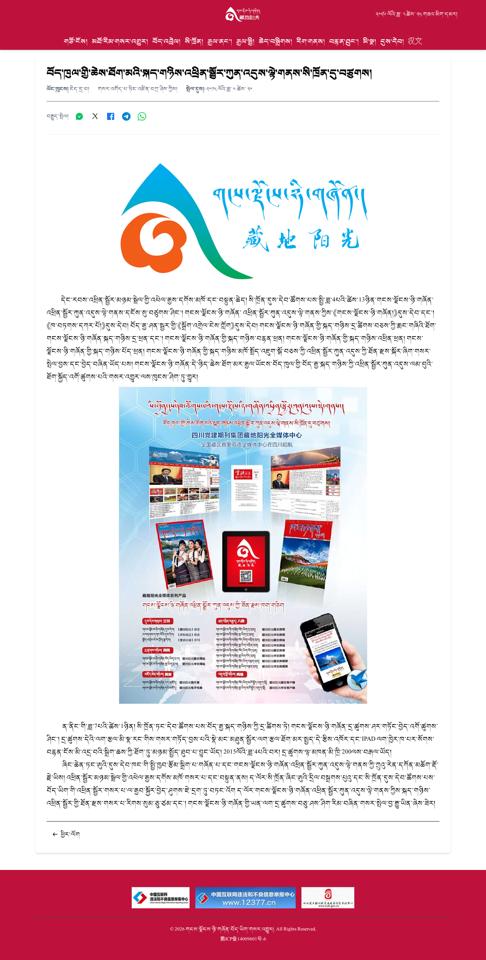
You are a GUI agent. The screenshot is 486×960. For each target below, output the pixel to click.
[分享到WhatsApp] (142, 116)
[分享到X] (95, 116)
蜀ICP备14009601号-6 (243, 939)
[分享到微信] (79, 116)
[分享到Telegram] (126, 116)
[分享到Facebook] (110, 116)
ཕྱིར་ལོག (70, 834)
